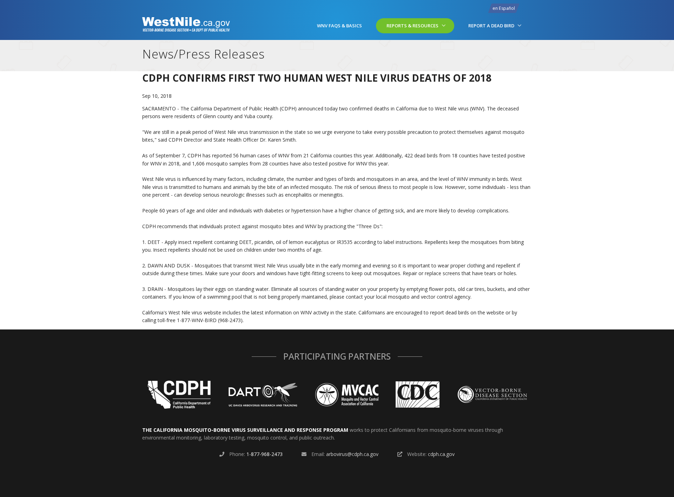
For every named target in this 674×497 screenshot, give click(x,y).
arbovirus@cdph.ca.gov (352, 454)
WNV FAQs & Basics (339, 25)
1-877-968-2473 (264, 454)
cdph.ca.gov (441, 454)
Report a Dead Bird (491, 25)
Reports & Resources (412, 25)
